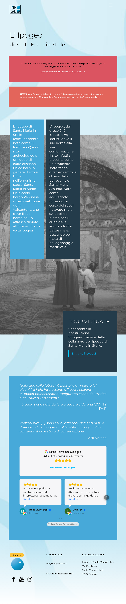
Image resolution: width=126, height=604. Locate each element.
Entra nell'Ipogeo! (84, 353)
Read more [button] (30, 499)
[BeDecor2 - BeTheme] (15, 9)
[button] (19, 497)
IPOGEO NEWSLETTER (59, 573)
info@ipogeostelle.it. (89, 97)
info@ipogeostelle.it (56, 563)
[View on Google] (23, 511)
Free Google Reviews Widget (64, 524)
